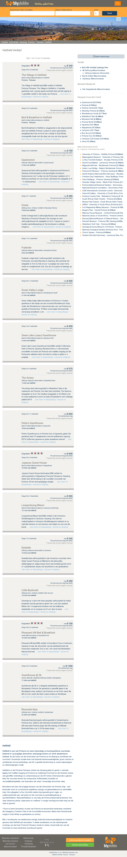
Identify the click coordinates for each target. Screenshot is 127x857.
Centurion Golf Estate (95, 139)
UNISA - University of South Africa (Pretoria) (104, 204)
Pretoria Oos (92, 136)
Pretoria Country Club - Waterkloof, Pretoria (104, 196)
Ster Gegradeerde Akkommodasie (96, 89)
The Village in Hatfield (34, 74)
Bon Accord (91, 133)
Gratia (25, 205)
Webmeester (28, 838)
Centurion (90, 130)
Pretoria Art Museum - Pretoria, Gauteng (103, 171)
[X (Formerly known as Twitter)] (48, 845)
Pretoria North (92, 122)
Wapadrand (91, 127)
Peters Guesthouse (32, 423)
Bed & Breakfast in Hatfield (37, 117)
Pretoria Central (92, 108)
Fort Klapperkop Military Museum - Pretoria (104, 207)
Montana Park (91, 119)
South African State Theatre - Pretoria (102, 199)
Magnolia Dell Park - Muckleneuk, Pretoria (103, 165)
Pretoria (89, 105)
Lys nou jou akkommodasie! (80, 840)
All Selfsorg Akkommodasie (93, 70)
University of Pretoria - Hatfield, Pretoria (102, 154)
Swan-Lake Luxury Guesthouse (39, 335)
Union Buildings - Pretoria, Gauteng (100, 179)
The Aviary (28, 377)
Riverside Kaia (29, 709)
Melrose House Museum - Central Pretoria (103, 213)
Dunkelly (26, 547)
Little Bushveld (30, 590)
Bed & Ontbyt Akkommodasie (94, 76)
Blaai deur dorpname (10, 838)
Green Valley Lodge (33, 290)
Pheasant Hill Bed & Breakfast (38, 632)
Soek (109, 13)
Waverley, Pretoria (93, 111)
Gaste (96, 10)
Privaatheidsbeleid (28, 846)
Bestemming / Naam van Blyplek (21, 10)
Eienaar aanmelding (80, 845)
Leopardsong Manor (33, 505)
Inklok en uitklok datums (63, 10)
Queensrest (28, 159)
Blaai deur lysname (10, 841)
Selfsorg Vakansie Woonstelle (96, 73)
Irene (88, 141)
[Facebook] (45, 845)
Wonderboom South (94, 113)
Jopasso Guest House (34, 462)
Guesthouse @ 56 (31, 675)
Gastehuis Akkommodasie (93, 79)
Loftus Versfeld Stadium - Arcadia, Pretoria (104, 160)
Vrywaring (29, 844)
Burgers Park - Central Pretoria (99, 210)
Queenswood (91, 102)
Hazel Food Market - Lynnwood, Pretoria (102, 163)
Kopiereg (28, 841)
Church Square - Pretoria (96, 232)
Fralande (26, 247)
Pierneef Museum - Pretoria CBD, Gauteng (103, 221)
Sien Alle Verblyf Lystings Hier (95, 67)
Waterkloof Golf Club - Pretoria (99, 224)
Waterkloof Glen (92, 116)
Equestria (90, 125)
